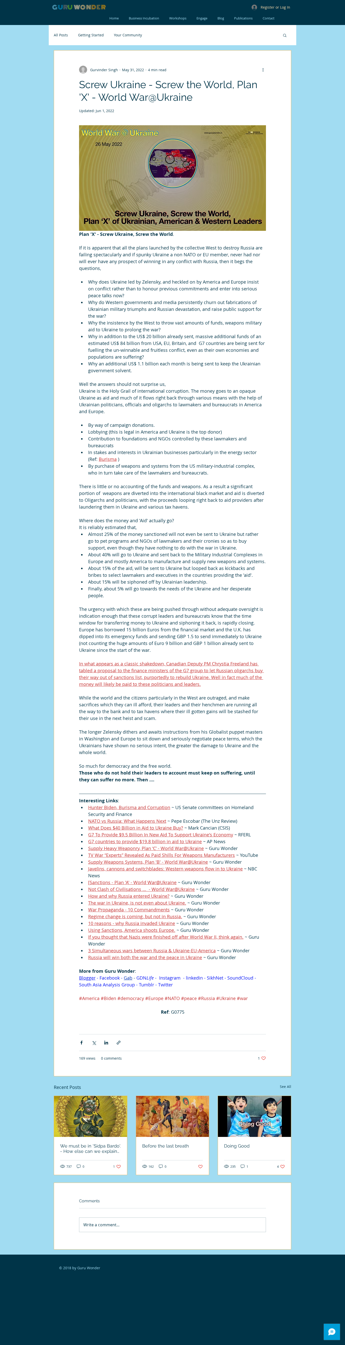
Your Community (128, 35)
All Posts (61, 35)
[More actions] (263, 70)
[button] (284, 35)
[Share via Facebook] (81, 1042)
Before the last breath (165, 1146)
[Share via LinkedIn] (106, 1042)
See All (285, 1086)
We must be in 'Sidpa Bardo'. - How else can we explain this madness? (90, 1148)
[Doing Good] (254, 1116)
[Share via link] (118, 1042)
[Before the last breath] (172, 1116)
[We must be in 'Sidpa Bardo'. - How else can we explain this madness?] (90, 1116)
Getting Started (91, 35)
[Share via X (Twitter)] (93, 1042)
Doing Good (237, 1146)
